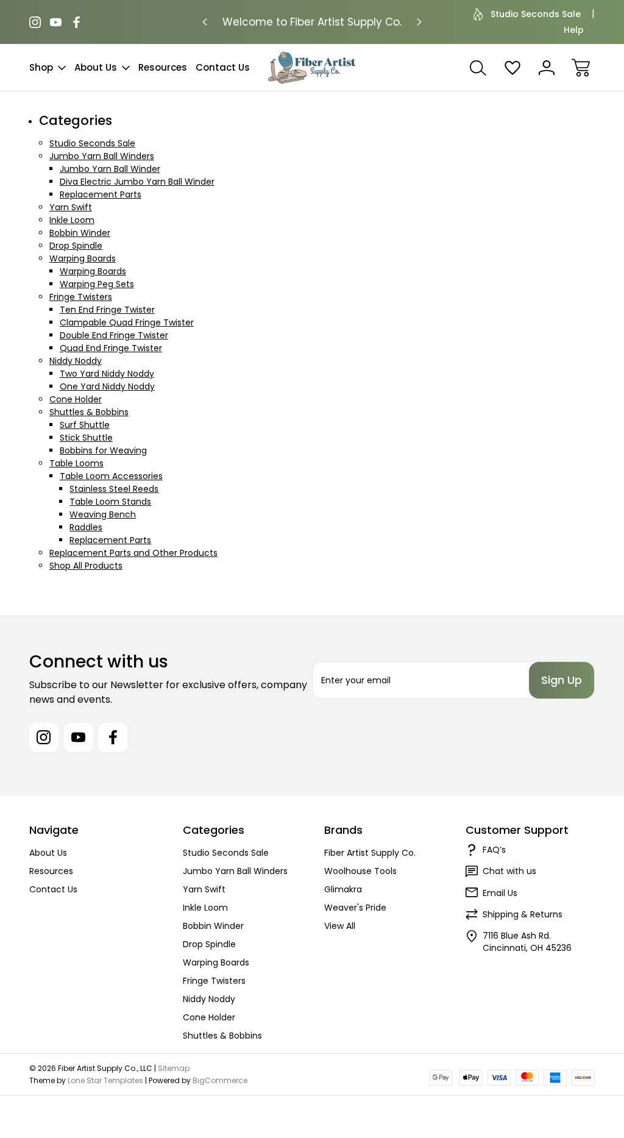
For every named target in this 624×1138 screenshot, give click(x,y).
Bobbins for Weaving (103, 450)
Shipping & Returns (522, 914)
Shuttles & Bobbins (89, 412)
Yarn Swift (70, 207)
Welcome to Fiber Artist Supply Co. (312, 22)
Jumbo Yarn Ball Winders (101, 156)
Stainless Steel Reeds (113, 489)
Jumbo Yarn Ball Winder (110, 169)
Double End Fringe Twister (114, 335)
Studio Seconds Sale (536, 14)
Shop (41, 67)
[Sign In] (547, 68)
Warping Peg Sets (97, 284)
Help (574, 30)
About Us (95, 67)
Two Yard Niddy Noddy (107, 374)
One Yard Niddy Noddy (107, 386)
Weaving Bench (102, 514)
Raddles (85, 527)
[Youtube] (56, 22)
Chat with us (509, 871)
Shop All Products (85, 566)
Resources (162, 67)
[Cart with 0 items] (581, 68)
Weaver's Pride (355, 908)
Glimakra (343, 889)
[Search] (478, 68)
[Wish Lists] (512, 68)
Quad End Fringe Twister (111, 348)
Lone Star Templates (105, 1080)
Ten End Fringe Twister (107, 310)
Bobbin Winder (79, 233)
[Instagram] (35, 22)
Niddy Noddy (75, 361)
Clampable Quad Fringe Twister (127, 322)
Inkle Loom (71, 220)
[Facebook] (76, 22)
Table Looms (76, 463)
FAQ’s (494, 850)
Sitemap (174, 1068)
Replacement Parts (100, 194)
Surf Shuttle (85, 425)
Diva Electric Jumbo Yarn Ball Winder (137, 182)
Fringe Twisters (80, 297)
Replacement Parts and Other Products (133, 553)
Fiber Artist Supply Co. (370, 853)
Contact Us (223, 67)
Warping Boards (82, 258)
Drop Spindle (75, 246)
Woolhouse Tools (360, 871)
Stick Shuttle (86, 438)
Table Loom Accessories (111, 476)
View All (339, 926)
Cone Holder (75, 399)
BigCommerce (220, 1080)
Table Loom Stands (110, 502)
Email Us (500, 893)
